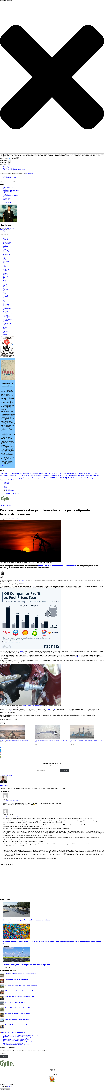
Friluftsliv (5, 270)
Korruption (6, 289)
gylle (96, 473)
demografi (5, 250)
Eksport (57, 473)
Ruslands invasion (50, 709)
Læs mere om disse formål (10, 171)
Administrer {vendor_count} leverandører (14, 169)
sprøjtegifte (20, 478)
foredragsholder (9, 228)
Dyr (4, 253)
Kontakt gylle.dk (7, 198)
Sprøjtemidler (29, 478)
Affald (4, 237)
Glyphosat (5, 276)
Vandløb (78, 478)
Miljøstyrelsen (87, 475)
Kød (4, 291)
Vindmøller (6, 331)
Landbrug (5, 295)
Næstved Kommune (8, 305)
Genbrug (5, 274)
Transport (5, 322)
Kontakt (6, 487)
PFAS (7, 478)
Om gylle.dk (6, 199)
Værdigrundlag (7, 202)
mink (91, 475)
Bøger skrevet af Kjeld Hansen (11, 190)
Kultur (4, 293)
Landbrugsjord (46, 475)
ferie (4, 262)
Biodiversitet (6, 243)
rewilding (5, 311)
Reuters (58, 711)
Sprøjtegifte (6, 316)
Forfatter (2, 229)
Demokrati (6, 252)
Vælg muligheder (7, 167)
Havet (4, 280)
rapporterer (77, 656)
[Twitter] (52, 751)
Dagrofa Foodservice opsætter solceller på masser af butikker (26, 920)
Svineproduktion (7, 319)
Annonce (5, 239)
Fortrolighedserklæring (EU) (10, 195)
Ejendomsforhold (51, 473)
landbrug (12, 475)
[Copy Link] (52, 758)
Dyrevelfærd (6, 254)
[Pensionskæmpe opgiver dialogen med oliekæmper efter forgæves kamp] (51, 732)
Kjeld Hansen (6, 197)
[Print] (52, 755)
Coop (4, 249)
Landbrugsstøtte (54, 475)
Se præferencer (12, 173)
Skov (4, 312)
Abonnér (4, 1056)
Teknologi (5, 320)
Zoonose (5, 334)
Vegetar (5, 330)
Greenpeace (93, 473)
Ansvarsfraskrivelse (8, 187)
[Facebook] (52, 748)
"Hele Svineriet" (5, 473)
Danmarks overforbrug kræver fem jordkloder (15, 1036)
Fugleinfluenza (7, 272)
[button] (52, 77)
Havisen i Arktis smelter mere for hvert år (14, 1040)
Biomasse (5, 246)
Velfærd (84, 477)
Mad (4, 297)
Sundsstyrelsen (38, 478)
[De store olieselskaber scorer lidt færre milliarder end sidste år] (16, 732)
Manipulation (6, 299)
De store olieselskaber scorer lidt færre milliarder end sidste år (14, 740)
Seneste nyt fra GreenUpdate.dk (13, 1032)
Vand (4, 328)
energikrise (9, 775)
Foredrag (5, 194)
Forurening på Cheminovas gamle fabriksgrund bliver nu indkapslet (21, 1035)
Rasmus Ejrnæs (11, 478)
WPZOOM (9, 1086)
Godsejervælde (86, 473)
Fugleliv (5, 273)
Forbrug (5, 266)
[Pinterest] (52, 752)
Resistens (5, 310)
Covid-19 (27, 473)
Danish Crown (32, 473)
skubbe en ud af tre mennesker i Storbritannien (57, 566)
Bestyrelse (6, 189)
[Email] (52, 753)
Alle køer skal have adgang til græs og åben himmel (16, 1044)
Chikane (5, 247)
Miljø (4, 300)
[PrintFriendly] (52, 756)
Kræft (4, 292)
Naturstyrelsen (3, 478)
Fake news (6, 261)
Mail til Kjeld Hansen (5, 231)
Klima (4, 288)
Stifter (4, 201)
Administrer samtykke (5, 1089)
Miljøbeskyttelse (78, 475)
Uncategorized (7, 326)
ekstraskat (3, 775)
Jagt (4, 285)
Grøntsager (6, 278)
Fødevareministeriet (76, 473)
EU (60, 473)
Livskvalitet (6, 296)
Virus (4, 332)
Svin (43, 478)
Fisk (4, 265)
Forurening (6, 269)
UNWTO (5, 327)
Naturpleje (6, 304)
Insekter (5, 284)
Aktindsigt (6, 238)
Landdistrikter (62, 475)
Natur (4, 303)
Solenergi (5, 315)
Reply (17, 800)
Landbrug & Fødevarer (22, 475)
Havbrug (99, 473)
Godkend (2, 173)
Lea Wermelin (69, 475)
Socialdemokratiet (8, 314)
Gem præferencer (20, 173)
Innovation (6, 283)
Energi (4, 257)
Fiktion (5, 264)
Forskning (5, 268)
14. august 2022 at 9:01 (9, 800)
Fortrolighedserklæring (9, 177)
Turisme (5, 324)
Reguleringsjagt (7, 308)
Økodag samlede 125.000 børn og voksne (14, 1043)
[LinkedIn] (52, 749)
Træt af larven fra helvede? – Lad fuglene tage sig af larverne (19, 1038)
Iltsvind (5, 281)
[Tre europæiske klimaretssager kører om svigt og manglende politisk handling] (86, 732)
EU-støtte (5, 260)
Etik (4, 258)
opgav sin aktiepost (5, 711)
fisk (62, 473)
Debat (4, 193)
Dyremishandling (40, 473)
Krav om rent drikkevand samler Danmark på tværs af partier (19, 1042)
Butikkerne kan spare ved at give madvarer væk (16, 1039)
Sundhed (5, 318)
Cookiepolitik (6, 176)
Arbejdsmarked (7, 242)
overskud (21, 580)
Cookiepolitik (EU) (7, 191)
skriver (4, 584)
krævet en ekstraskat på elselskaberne (32, 705)
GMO (4, 277)
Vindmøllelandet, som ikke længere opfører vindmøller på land (26, 965)
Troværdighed (7, 323)
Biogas (5, 245)
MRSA (4, 301)
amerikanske (20, 651)
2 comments (20, 519)
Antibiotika (6, 241)
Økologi (5, 307)
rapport (33, 586)
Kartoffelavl (6, 287)
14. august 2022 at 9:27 (9, 816)
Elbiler (4, 256)
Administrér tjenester (9, 168)
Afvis (7, 173)
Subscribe (64, 770)
